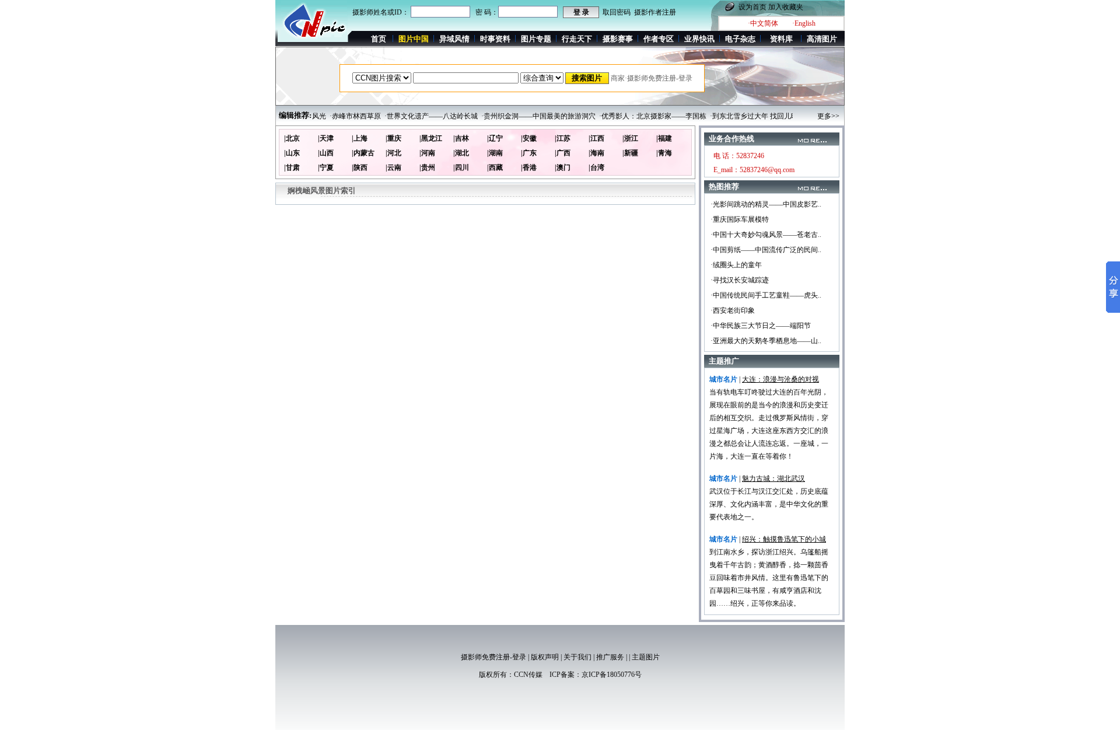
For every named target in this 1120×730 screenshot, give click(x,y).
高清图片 (822, 38)
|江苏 (562, 138)
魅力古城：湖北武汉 (773, 478)
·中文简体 (763, 23)
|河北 (393, 153)
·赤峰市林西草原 (344, 116)
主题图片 (646, 657)
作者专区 (658, 38)
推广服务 (610, 657)
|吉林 (461, 138)
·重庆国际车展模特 (739, 219)
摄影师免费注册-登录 (493, 657)
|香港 (529, 167)
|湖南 (495, 153)
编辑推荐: (295, 115)
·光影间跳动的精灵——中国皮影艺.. (765, 204)
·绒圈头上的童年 (736, 265)
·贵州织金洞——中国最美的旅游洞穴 (527, 116)
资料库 (781, 38)
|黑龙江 (430, 138)
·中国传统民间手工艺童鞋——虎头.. (765, 295)
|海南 (596, 153)
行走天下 (577, 38)
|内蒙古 (363, 153)
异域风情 (454, 38)
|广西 (562, 153)
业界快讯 (699, 38)
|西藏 (495, 167)
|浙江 (630, 138)
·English (804, 23)
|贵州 (427, 167)
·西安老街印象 (732, 310)
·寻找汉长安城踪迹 (739, 280)
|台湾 (596, 167)
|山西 (326, 153)
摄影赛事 (618, 38)
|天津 (326, 138)
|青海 (664, 153)
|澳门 (562, 167)
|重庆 (393, 138)
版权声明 (545, 657)
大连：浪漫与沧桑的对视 (780, 379)
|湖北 (461, 153)
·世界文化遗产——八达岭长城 (420, 116)
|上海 (360, 138)
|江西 (596, 138)
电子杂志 (740, 38)
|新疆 (630, 153)
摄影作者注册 (655, 12)
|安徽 (529, 138)
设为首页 (752, 7)
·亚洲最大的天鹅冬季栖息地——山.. (765, 341)
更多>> (828, 116)
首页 (378, 38)
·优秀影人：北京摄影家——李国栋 (641, 116)
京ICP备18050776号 (612, 674)
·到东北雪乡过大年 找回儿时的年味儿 (757, 116)
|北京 (292, 138)
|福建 (664, 138)
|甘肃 (292, 167)
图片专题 (536, 38)
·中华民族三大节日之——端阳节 (760, 326)
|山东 (292, 153)
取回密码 (617, 12)
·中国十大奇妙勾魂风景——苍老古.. (765, 234)
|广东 (529, 153)
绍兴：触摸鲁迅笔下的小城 (784, 539)
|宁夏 (326, 167)
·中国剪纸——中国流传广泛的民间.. (765, 250)
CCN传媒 (528, 674)
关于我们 (578, 657)
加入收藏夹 (785, 7)
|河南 (427, 153)
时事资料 (495, 38)
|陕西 (360, 167)
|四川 (461, 167)
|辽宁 (495, 138)
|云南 (393, 167)
